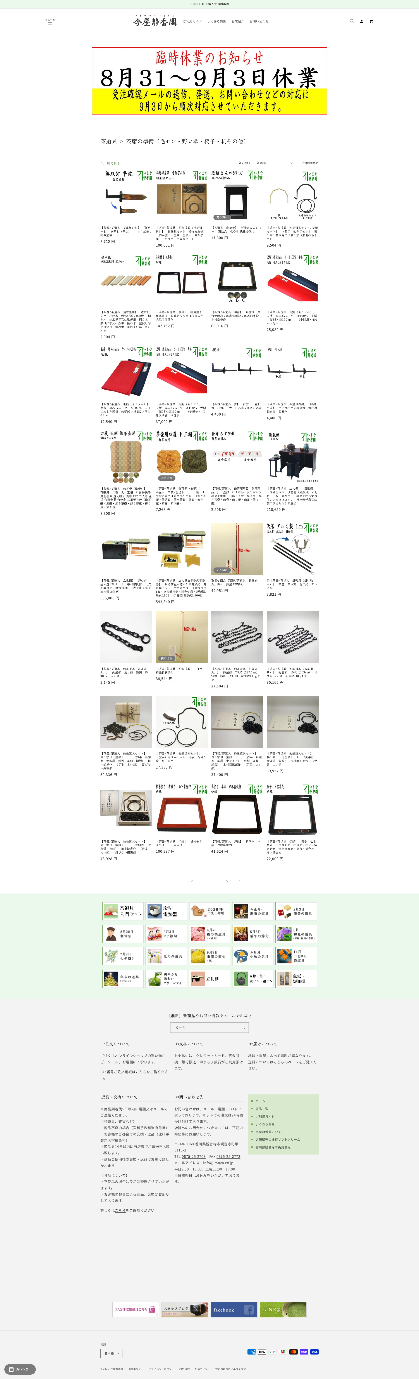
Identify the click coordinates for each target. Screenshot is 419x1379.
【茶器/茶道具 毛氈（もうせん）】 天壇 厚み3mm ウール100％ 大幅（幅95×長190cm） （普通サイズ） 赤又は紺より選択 (182, 409)
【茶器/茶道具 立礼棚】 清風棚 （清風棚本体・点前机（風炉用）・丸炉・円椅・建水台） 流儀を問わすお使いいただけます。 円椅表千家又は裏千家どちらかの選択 (292, 496)
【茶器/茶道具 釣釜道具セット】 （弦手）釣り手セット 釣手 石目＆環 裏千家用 (181, 757)
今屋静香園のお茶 (268, 1131)
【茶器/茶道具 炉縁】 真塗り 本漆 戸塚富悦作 (236, 843)
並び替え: (245, 163)
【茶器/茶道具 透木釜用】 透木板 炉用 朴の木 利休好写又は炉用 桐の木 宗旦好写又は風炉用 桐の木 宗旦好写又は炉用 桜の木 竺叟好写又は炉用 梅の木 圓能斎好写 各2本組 (126, 321)
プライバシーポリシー (161, 1368)
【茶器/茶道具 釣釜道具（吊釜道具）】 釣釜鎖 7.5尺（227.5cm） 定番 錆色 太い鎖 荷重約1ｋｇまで (236, 674)
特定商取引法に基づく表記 (230, 1368)
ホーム (260, 1101)
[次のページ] (239, 881)
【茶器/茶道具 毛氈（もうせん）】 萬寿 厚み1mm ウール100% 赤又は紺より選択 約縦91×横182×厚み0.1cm (126, 409)
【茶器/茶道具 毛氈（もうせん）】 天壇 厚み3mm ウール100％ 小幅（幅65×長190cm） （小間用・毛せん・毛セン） (293, 317)
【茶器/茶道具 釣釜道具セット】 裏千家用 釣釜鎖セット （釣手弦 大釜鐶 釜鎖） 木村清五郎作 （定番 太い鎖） (292, 759)
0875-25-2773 (228, 1156)
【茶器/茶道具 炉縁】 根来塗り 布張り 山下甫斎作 (180, 843)
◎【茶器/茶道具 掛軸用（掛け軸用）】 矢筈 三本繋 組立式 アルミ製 (292, 584)
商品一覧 (262, 1108)
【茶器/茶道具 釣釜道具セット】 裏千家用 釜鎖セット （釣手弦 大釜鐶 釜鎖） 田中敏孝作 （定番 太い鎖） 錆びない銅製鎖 (125, 847)
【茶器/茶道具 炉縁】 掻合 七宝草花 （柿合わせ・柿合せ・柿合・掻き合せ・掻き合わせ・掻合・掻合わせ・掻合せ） (292, 847)
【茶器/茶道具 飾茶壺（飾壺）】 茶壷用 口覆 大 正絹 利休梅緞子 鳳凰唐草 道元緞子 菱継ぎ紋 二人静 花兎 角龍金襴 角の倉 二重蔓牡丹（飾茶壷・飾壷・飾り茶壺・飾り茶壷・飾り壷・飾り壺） (126, 498)
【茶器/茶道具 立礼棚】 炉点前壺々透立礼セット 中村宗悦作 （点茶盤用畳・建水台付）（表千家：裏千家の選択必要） (125, 586)
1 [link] (180, 880)
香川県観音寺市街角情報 (273, 1147)
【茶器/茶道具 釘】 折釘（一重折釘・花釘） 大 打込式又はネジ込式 (236, 406)
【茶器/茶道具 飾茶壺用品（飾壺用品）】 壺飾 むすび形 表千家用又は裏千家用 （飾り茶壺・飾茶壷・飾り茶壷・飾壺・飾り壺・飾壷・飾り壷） (236, 496)
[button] (50, 24)
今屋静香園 (116, 1369)
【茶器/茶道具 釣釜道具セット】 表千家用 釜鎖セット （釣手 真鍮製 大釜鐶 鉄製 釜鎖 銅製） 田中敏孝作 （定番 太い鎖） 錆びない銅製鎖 (125, 761)
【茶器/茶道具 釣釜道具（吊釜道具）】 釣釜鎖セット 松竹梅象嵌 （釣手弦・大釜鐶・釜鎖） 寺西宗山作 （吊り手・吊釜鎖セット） (181, 233)
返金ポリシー (136, 1368)
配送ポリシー (202, 1368)
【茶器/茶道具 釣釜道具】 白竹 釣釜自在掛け (180, 671)
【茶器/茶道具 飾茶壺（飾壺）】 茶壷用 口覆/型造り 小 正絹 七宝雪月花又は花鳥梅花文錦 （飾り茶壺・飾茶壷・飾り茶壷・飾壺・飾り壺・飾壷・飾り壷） (181, 496)
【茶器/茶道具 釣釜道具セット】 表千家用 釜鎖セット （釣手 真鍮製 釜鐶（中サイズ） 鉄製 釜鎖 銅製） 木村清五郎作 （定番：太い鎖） (236, 761)
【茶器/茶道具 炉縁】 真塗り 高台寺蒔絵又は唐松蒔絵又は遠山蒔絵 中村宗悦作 (236, 316)
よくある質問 (265, 1124)
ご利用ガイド (265, 1116)
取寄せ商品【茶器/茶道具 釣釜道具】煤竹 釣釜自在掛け (234, 582)
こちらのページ (286, 1061)
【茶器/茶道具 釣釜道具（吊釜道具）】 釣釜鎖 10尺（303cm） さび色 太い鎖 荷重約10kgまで (292, 672)
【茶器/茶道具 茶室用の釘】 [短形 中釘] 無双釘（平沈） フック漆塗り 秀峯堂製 (126, 231)
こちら (120, 1210)
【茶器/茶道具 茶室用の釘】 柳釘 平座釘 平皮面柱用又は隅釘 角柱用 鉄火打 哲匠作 (293, 408)
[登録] (244, 1028)
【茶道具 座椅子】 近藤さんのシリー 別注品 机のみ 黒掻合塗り (236, 229)
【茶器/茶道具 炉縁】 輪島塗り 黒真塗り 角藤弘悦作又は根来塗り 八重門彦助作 (181, 316)
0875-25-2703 (194, 1156)
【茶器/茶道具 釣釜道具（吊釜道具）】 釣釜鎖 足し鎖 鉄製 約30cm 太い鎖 (124, 672)
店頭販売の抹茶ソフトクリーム (278, 1139)
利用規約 (184, 1368)
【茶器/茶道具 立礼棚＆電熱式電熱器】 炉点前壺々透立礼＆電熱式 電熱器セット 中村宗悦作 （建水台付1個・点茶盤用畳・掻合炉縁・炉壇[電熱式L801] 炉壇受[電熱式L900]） (181, 588)
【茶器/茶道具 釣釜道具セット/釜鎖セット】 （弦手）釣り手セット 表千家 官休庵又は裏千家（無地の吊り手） (292, 233)
